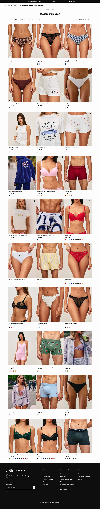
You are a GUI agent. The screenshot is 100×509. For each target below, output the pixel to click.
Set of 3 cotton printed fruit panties (17, 279)
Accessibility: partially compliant (67, 484)
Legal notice (63, 476)
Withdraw (45, 481)
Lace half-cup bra (68, 367)
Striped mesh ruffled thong (71, 323)
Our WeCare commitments (84, 476)
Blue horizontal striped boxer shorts (45, 235)
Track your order (46, 476)
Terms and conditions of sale (66, 479)
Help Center (45, 473)
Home (47, 9)
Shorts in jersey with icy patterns (72, 147)
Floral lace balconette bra (42, 454)
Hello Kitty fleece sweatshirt (15, 191)
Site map (62, 487)
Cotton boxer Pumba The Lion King (45, 367)
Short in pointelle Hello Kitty (43, 103)
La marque (52, 9)
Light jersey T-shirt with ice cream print (18, 235)
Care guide (80, 479)
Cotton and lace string (42, 323)
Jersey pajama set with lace (15, 367)
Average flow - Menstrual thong (16, 103)
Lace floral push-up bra (70, 235)
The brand (80, 473)
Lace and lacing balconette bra (16, 323)
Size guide (45, 487)
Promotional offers (64, 473)
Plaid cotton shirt (13, 410)
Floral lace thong (68, 279)
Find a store (45, 484)
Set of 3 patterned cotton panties (72, 60)
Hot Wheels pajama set (42, 147)
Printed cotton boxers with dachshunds (46, 410)
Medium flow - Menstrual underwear (17, 60)
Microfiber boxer (68, 191)
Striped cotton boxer (41, 279)
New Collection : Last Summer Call (33, 1)
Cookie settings (63, 489)
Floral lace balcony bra (14, 454)
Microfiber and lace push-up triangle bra (46, 191)
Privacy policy (63, 481)
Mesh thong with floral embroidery (44, 60)
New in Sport (72, 1)
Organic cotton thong (70, 103)
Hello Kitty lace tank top (14, 147)
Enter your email (9, 484)
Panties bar (54, 1)
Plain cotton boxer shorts (70, 454)
